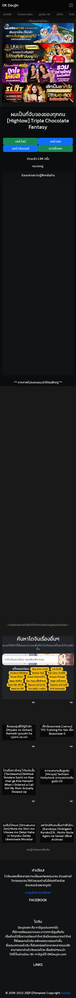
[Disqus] (38, 228)
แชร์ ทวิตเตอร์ (20, 148)
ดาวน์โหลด (55, 148)
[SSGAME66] (38, 72)
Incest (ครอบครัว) (36, 677)
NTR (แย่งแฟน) (57, 688)
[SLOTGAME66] (38, 92)
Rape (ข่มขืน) (16, 681)
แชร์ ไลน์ (20, 141)
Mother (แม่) (38, 673)
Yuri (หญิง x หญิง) (37, 688)
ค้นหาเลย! (66, 659)
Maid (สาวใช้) (17, 688)
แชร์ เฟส (55, 141)
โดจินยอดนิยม (25, 14)
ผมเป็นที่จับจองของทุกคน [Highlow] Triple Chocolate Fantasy (38, 120)
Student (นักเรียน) (19, 673)
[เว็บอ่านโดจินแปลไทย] (38, 971)
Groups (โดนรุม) (57, 677)
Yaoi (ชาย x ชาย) (40, 669)
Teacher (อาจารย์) (58, 685)
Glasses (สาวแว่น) (36, 685)
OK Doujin (10, 5)
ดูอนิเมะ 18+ (45, 14)
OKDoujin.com (56, 954)
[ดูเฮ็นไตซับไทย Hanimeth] (38, 980)
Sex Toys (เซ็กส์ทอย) (36, 681)
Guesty (66, 993)
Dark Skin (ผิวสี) (16, 685)
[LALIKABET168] (38, 33)
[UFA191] (38, 53)
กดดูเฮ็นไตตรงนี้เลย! (38, 892)
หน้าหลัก (7, 14)
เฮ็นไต (60, 14)
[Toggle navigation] (71, 5)
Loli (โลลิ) (56, 669)
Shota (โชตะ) (16, 677)
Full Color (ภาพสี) (56, 673)
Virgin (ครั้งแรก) (58, 681)
